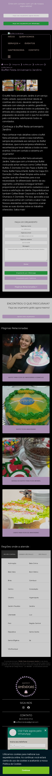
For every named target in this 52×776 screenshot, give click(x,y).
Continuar (26, 770)
